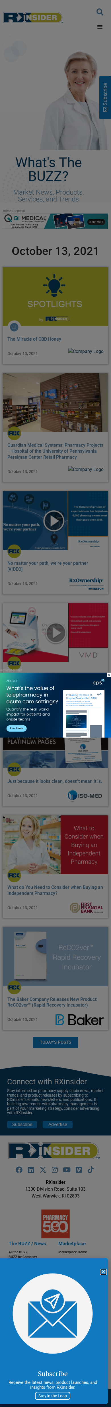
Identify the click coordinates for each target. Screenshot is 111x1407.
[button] (103, 1272)
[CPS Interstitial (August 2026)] (55, 736)
